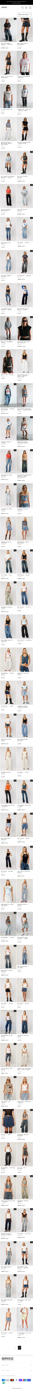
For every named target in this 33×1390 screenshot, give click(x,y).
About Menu (5, 1365)
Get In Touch (6, 1370)
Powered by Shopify (16, 1388)
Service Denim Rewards (9, 1375)
